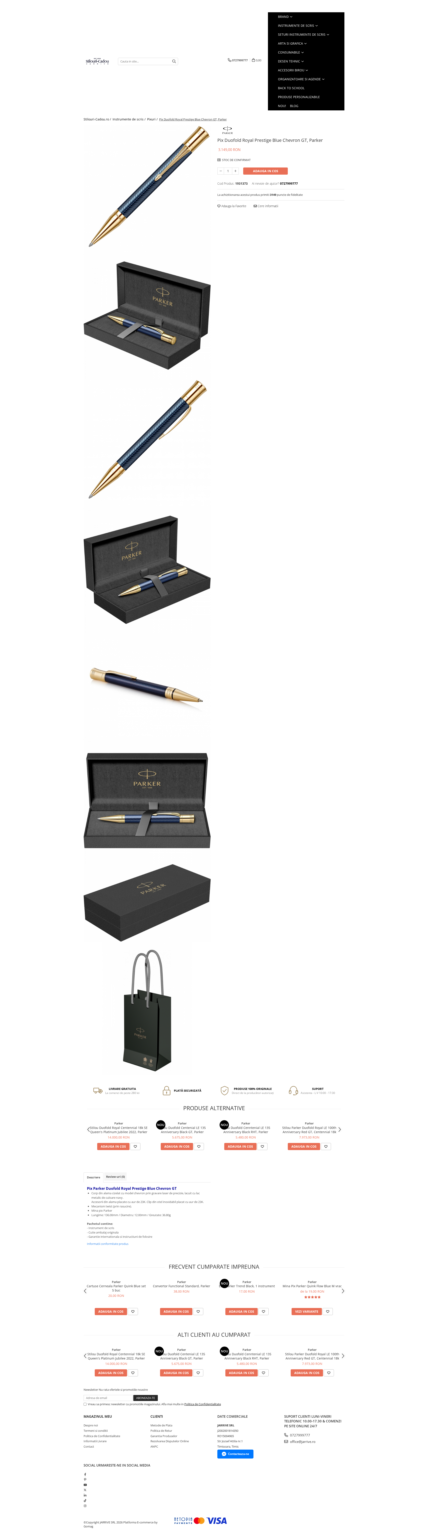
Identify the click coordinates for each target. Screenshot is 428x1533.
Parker (118, 1123)
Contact (89, 1446)
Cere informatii (267, 206)
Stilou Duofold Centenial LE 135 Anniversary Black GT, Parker (182, 1130)
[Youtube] (85, 1485)
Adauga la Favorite (233, 206)
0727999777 (299, 1435)
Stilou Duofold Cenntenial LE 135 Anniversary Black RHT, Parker (245, 1130)
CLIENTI (156, 1416)
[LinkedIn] (85, 1495)
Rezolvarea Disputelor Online (169, 1441)
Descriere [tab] (93, 1177)
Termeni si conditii (96, 1431)
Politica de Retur (161, 1431)
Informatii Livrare (95, 1441)
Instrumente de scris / (129, 119)
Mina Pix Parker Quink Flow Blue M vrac (312, 1286)
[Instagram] (85, 1506)
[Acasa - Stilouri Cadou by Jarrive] (97, 61)
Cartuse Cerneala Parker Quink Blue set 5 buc (116, 1288)
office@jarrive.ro (302, 1441)
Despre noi (91, 1425)
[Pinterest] (85, 1479)
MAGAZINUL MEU (98, 1416)
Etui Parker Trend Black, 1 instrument (247, 1286)
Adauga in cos (265, 171)
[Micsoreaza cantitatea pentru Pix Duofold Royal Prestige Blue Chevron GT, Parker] (220, 171)
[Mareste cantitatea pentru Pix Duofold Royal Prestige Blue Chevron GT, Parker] (235, 171)
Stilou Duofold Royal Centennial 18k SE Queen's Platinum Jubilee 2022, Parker (119, 1130)
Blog (294, 106)
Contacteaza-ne (238, 1454)
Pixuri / (152, 119)
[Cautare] (174, 61)
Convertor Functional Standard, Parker (181, 1286)
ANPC (154, 1446)
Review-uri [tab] (115, 1177)
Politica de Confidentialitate (202, 1404)
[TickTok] (85, 1500)
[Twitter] (85, 1490)
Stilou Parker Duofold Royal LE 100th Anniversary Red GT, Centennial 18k (309, 1130)
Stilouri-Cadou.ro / (98, 119)
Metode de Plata (161, 1425)
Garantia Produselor (163, 1436)
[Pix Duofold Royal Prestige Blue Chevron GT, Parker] (147, 188)
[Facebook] (85, 1474)
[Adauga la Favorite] (135, 1146)
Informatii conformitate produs (107, 1244)
